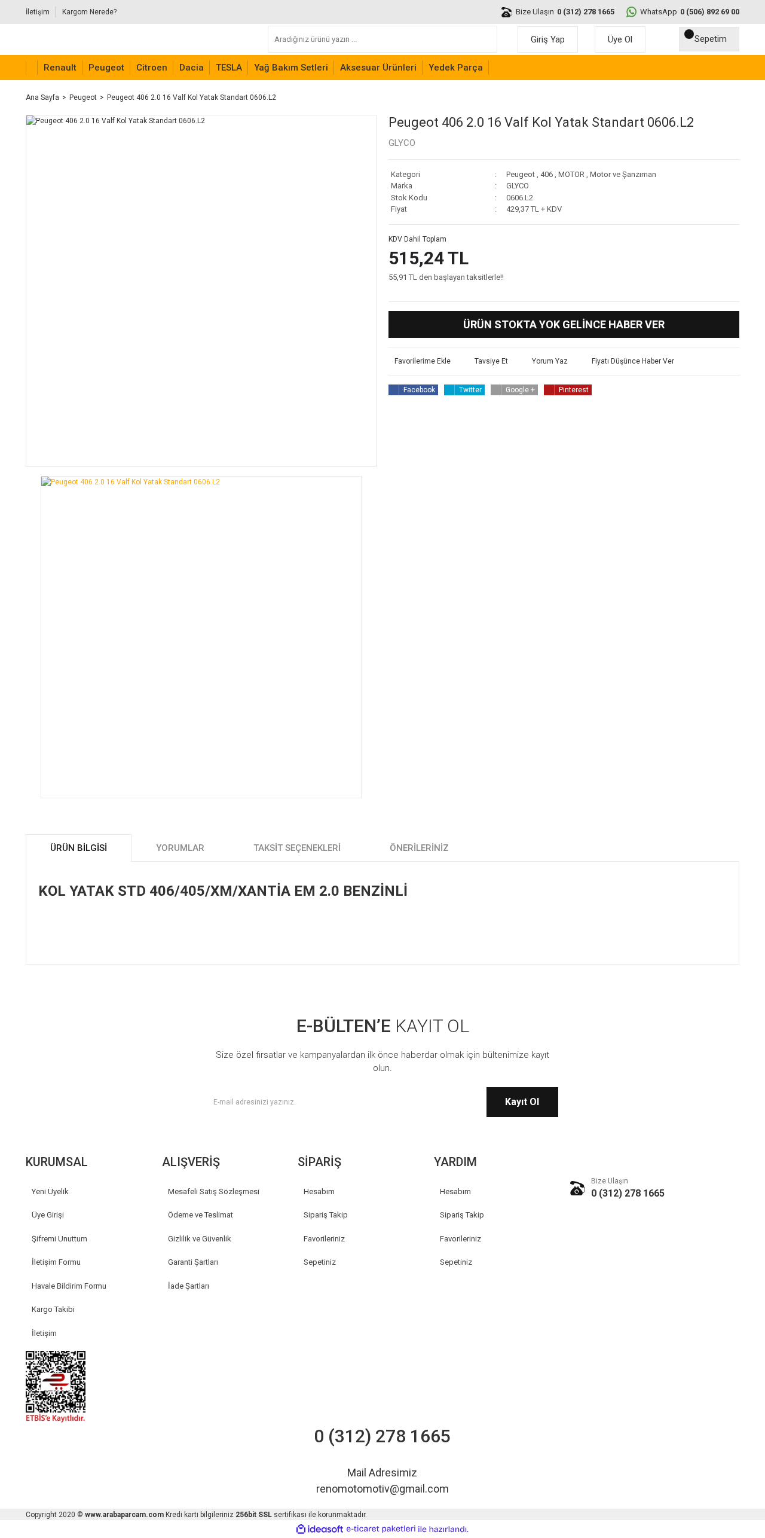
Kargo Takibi (53, 1309)
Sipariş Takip (326, 1214)
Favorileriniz (324, 1238)
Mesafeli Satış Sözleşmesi (213, 1191)
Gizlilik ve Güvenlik (199, 1238)
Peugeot (520, 174)
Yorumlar (180, 848)
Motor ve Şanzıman (623, 174)
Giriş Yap (548, 39)
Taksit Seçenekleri (297, 848)
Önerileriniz (419, 848)
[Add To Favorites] (419, 361)
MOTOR (571, 174)
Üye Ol (620, 39)
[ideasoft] (320, 1529)
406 (546, 174)
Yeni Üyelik (50, 1191)
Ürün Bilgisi (78, 848)
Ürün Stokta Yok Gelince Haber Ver (564, 324)
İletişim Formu (56, 1262)
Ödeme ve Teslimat (200, 1214)
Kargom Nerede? (89, 12)
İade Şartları (188, 1285)
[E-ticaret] (381, 1529)
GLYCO (401, 143)
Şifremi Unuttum (59, 1238)
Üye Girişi (48, 1214)
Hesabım (319, 1191)
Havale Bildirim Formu (69, 1285)
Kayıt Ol (522, 1101)
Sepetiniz (320, 1262)
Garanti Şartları (193, 1262)
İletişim (38, 12)
